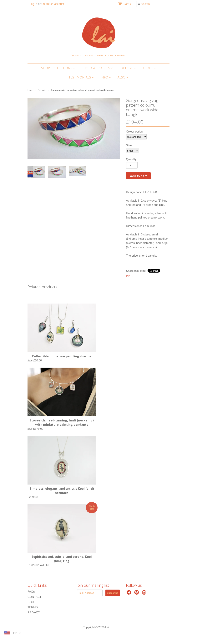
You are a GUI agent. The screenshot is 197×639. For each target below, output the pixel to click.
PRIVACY (34, 612)
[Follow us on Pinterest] (137, 593)
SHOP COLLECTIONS (57, 68)
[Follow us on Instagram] (145, 593)
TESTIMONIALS (80, 77)
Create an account (52, 4)
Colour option (134, 131)
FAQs (31, 591)
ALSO (122, 77)
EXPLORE (126, 68)
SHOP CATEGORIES (96, 68)
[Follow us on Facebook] (129, 593)
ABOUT (148, 68)
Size (129, 145)
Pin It (129, 275)
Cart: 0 (127, 4)
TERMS (33, 607)
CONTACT (34, 596)
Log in (33, 4)
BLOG (32, 602)
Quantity (131, 159)
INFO (104, 77)
